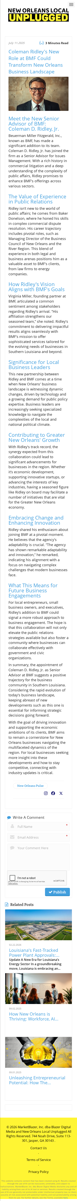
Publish (59, 892)
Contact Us (38, 1148)
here (65, 1197)
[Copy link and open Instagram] (45, 792)
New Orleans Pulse (30, 786)
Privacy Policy (38, 1172)
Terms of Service (38, 1160)
